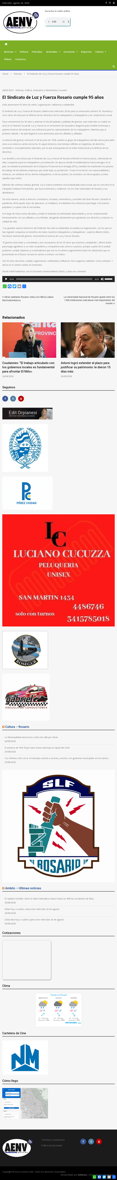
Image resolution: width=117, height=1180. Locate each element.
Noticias (8, 51)
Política (24, 51)
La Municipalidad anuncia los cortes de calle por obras (31, 737)
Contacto (20, 59)
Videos (8, 59)
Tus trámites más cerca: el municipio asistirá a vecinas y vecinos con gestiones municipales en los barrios (56, 758)
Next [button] (113, 351)
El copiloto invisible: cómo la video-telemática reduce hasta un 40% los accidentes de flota (49, 898)
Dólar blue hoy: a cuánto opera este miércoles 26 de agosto (34, 919)
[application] (58, 279)
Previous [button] (4, 351)
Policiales (37, 51)
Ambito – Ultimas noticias (23, 888)
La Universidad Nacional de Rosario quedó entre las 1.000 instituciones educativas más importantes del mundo (89, 300)
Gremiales (51, 51)
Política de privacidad (51, 1145)
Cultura (99, 51)
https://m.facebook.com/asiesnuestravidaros (106, 3)
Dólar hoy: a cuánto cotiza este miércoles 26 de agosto (32, 909)
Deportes (86, 51)
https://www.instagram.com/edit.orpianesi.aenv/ (110, 3)
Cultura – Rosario (17, 727)
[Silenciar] (102, 279)
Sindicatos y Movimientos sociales (50, 90)
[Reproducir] (6, 279)
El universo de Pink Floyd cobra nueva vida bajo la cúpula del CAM (37, 747)
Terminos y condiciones (53, 1139)
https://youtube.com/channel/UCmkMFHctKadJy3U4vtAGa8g (114, 3)
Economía (69, 51)
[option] (29, 347)
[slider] (109, 278)
